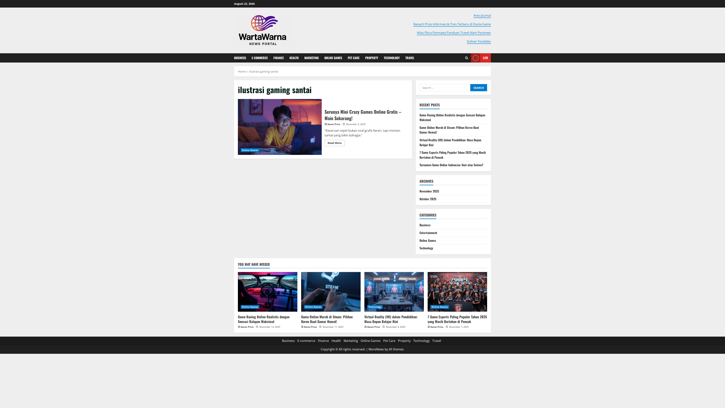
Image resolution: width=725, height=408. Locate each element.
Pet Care (353, 58)
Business (240, 58)
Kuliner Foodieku (479, 41)
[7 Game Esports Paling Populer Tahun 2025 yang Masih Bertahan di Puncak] (457, 292)
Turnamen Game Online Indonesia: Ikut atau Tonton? (451, 165)
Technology (392, 58)
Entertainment (428, 232)
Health (294, 58)
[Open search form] (466, 58)
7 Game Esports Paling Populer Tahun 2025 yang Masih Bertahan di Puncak (457, 319)
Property (371, 58)
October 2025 (428, 199)
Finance (278, 58)
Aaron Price (333, 124)
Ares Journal (482, 15)
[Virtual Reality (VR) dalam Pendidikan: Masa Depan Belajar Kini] (394, 292)
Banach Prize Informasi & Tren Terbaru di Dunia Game (452, 24)
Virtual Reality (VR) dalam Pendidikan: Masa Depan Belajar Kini (391, 319)
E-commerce (260, 58)
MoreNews (376, 349)
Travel (409, 58)
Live (485, 58)
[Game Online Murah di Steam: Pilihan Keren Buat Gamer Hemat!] (331, 292)
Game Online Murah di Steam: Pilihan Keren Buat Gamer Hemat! (327, 319)
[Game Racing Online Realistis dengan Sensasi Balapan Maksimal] (267, 292)
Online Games (333, 58)
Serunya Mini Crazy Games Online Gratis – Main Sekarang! (280, 127)
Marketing (311, 58)
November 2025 (429, 191)
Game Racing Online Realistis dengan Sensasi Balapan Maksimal (263, 319)
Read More (336, 143)
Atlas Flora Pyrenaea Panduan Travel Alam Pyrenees (454, 33)
